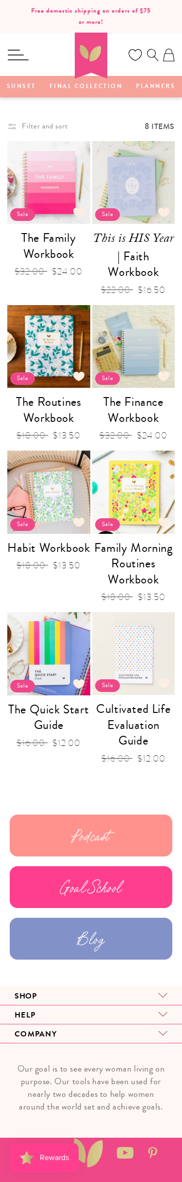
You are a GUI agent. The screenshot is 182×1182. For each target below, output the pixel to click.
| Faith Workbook (133, 255)
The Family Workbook (48, 246)
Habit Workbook (48, 548)
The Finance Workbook (133, 410)
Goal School (91, 887)
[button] (18, 55)
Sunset (21, 87)
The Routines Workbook (48, 410)
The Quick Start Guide (48, 717)
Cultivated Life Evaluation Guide (133, 725)
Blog (90, 938)
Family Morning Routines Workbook (133, 564)
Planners (155, 87)
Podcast (91, 835)
